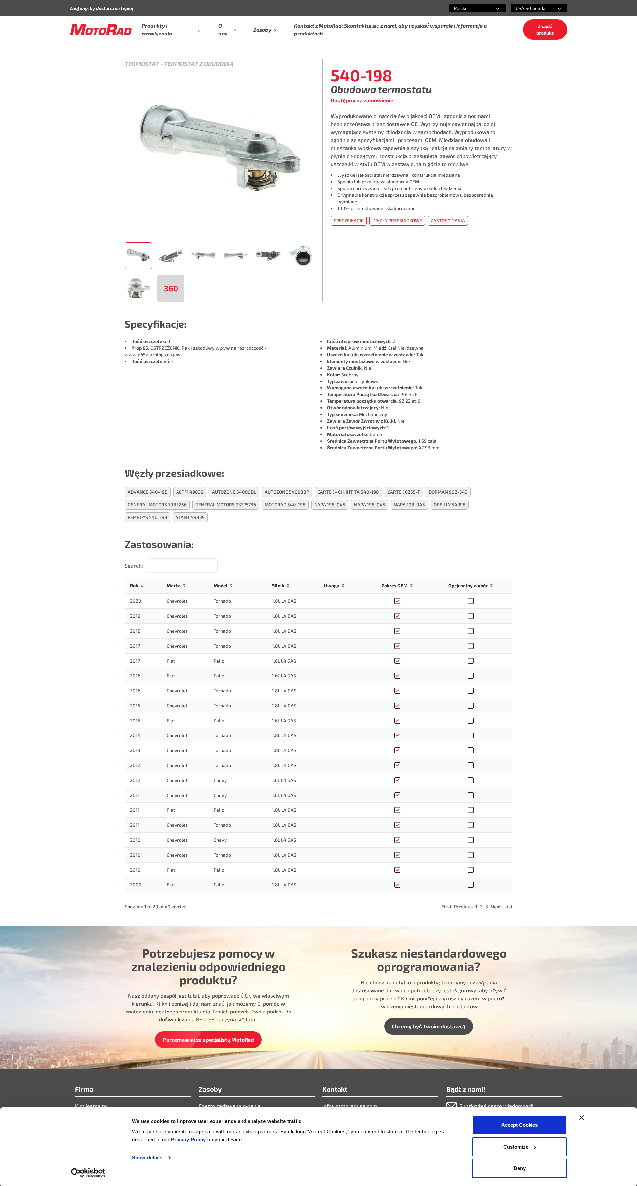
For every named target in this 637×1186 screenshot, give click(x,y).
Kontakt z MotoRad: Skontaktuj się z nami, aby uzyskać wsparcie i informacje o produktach (390, 29)
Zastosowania (448, 220)
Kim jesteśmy (91, 1106)
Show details (147, 1157)
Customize (515, 1147)
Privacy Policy (189, 1139)
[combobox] (469, 8)
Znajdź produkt (545, 29)
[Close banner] (581, 1117)
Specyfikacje (349, 220)
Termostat (142, 63)
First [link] (446, 906)
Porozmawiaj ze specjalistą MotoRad (208, 1039)
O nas (222, 29)
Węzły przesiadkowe (397, 220)
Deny (520, 1168)
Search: (134, 565)
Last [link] (507, 906)
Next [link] (496, 906)
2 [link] (481, 906)
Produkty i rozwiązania (157, 29)
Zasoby (262, 29)
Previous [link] (463, 906)
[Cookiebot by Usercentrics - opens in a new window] (88, 1173)
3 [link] (486, 906)
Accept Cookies (519, 1125)
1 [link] (476, 906)
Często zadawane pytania (230, 1106)
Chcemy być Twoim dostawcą (428, 1026)
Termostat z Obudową (199, 63)
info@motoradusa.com (349, 1106)
